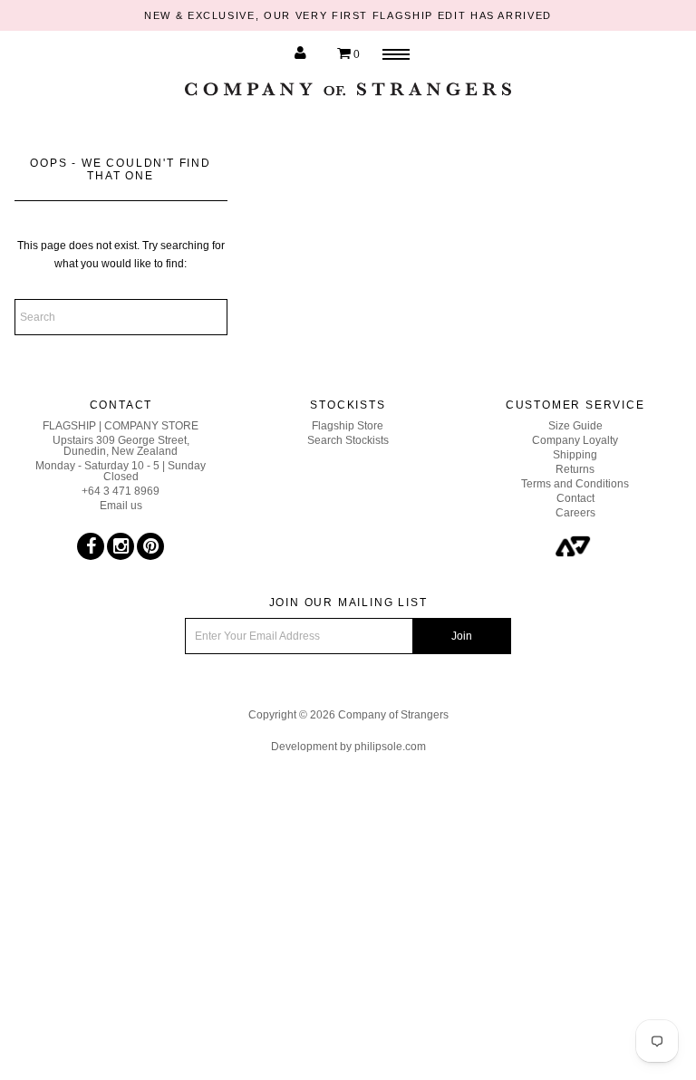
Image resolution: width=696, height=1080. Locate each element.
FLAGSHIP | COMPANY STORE (120, 425)
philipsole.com (390, 746)
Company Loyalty (575, 440)
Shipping (575, 454)
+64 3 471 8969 (121, 491)
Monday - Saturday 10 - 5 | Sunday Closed (120, 471)
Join (461, 636)
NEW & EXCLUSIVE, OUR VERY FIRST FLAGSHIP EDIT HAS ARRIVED (348, 15)
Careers (575, 512)
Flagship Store (347, 425)
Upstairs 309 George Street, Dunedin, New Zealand (121, 446)
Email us (121, 505)
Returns (575, 469)
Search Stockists (348, 440)
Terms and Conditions (575, 483)
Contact (575, 498)
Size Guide (575, 425)
